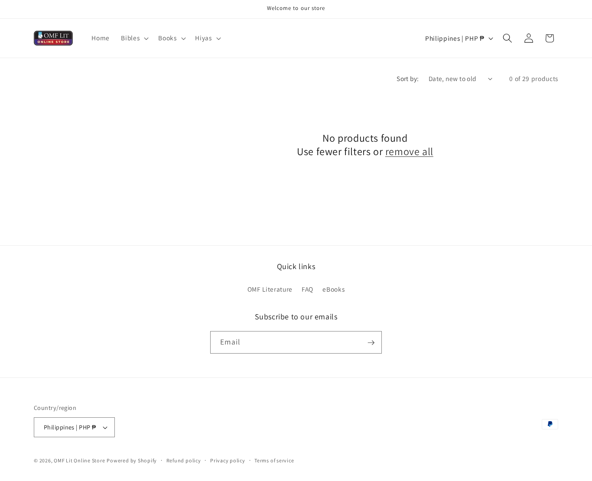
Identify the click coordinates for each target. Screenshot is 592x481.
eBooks (333, 289)
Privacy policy (227, 460)
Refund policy (183, 460)
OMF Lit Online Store (79, 460)
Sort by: (408, 78)
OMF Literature (270, 289)
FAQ (307, 289)
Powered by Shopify (132, 460)
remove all (409, 151)
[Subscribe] (371, 343)
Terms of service (274, 460)
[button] (134, 38)
